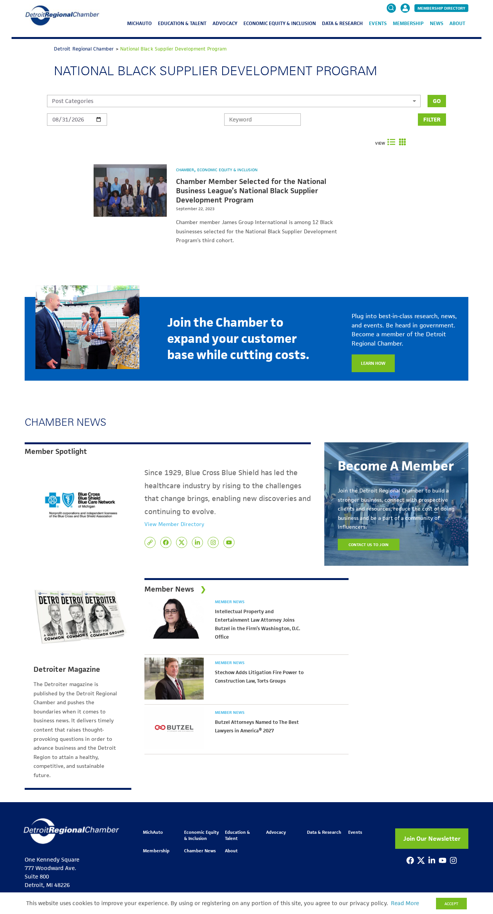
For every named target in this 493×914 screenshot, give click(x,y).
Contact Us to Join (369, 544)
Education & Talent (182, 23)
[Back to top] (474, 859)
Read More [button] (405, 903)
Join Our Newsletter (432, 839)
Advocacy (225, 23)
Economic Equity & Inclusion (279, 23)
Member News (230, 601)
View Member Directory (174, 524)
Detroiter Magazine (67, 669)
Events (377, 23)
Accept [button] (451, 903)
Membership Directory (441, 8)
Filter (432, 119)
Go (437, 101)
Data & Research (342, 23)
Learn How (373, 363)
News (436, 23)
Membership (408, 23)
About (457, 23)
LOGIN (405, 31)
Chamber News (200, 850)
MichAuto (139, 23)
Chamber (185, 169)
